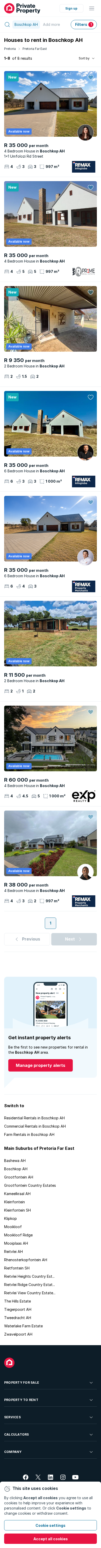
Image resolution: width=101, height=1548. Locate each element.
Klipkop (10, 1218)
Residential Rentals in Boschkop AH (34, 1118)
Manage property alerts (40, 1065)
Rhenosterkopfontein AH (25, 1260)
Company (13, 1452)
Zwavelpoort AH (18, 1334)
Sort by (84, 58)
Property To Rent (21, 1400)
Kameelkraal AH (17, 1193)
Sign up (71, 8)
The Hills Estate (17, 1301)
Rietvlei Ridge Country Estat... (29, 1284)
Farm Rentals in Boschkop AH (29, 1134)
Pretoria (10, 49)
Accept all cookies (50, 1539)
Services (12, 1417)
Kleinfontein (14, 1202)
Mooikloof (13, 1226)
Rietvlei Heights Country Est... (29, 1276)
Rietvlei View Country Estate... (29, 1293)
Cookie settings (50, 1525)
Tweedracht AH (17, 1317)
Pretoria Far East (35, 49)
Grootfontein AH (18, 1177)
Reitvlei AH (13, 1251)
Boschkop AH (15, 1169)
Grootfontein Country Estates (30, 1185)
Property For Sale (21, 1382)
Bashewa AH (15, 1160)
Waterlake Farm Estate (23, 1326)
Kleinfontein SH (17, 1210)
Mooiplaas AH (16, 1243)
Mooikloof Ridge (18, 1235)
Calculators (16, 1434)
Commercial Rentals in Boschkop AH (35, 1126)
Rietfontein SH (17, 1268)
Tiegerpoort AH (17, 1309)
